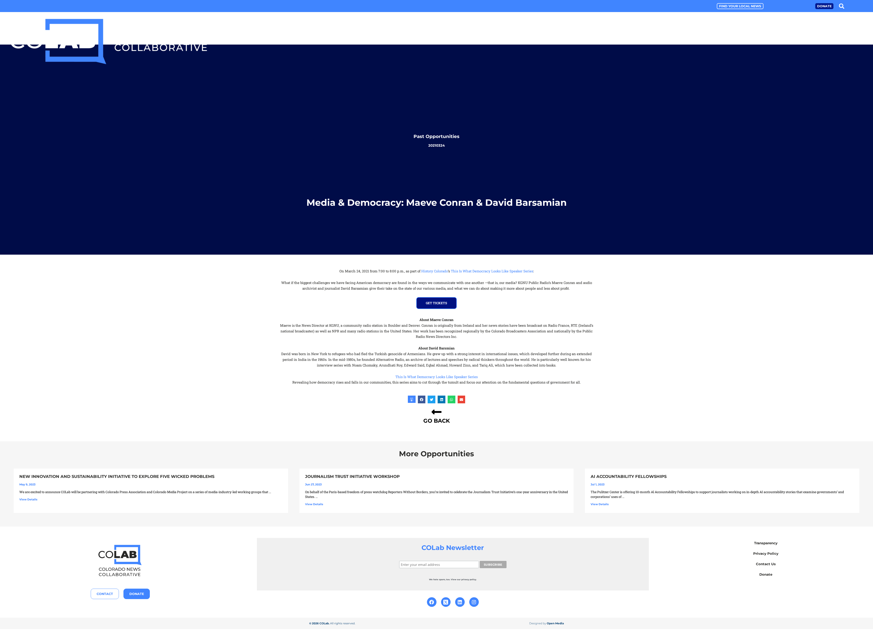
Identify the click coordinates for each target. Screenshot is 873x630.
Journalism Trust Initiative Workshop (352, 476)
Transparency (766, 543)
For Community (851, 43)
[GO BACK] (436, 412)
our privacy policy (466, 579)
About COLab (709, 43)
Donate (765, 574)
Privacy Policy (765, 553)
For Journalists (805, 43)
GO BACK (436, 420)
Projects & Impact (755, 43)
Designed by (546, 623)
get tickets (436, 303)
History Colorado (434, 271)
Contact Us (766, 564)
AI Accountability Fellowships (629, 476)
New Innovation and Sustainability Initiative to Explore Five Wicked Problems (116, 476)
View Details (28, 499)
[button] (841, 6)
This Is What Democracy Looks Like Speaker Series (492, 271)
